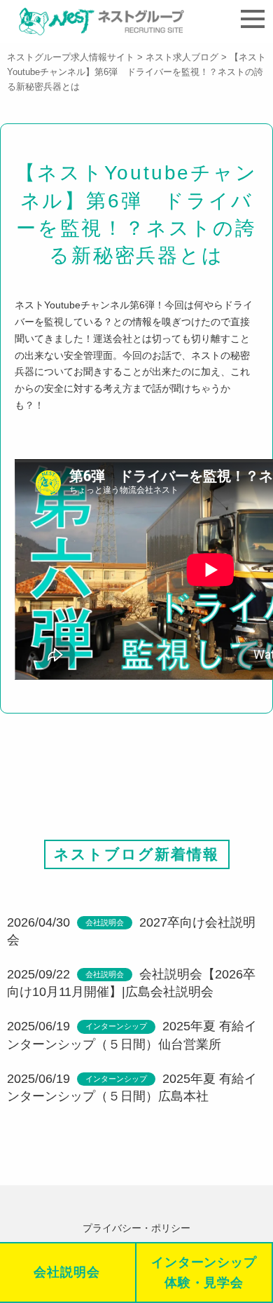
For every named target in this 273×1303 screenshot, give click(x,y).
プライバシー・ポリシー (136, 1228)
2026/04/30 (38, 922)
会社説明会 (104, 922)
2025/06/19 (38, 1026)
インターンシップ (116, 1026)
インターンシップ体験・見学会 (204, 1272)
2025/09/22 (38, 974)
